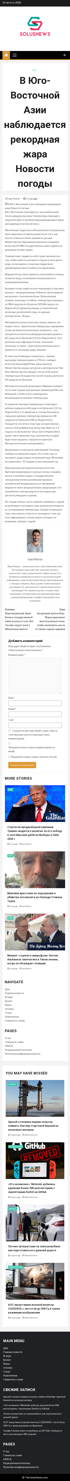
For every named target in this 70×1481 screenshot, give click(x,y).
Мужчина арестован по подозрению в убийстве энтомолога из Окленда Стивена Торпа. (34, 897)
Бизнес (9, 1000)
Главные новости (14, 993)
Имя (11, 697)
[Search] (65, 55)
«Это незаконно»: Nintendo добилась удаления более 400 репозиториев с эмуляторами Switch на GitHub (31, 1188)
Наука (8, 1004)
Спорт (8, 1012)
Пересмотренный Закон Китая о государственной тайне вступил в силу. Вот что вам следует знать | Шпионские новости (19, 619)
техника (9, 1008)
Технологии (15, 1146)
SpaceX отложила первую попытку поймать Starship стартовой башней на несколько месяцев (33, 1125)
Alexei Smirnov (31, 1135)
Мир (34, 70)
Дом (7, 989)
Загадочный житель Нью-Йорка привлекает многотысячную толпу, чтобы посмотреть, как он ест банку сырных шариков (50, 619)
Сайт (11, 719)
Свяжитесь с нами (15, 1020)
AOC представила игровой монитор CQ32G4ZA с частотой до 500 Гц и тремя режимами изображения (34, 1308)
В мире (9, 996)
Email (12, 708)
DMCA (9, 1045)
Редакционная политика (18, 1049)
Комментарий (16, 654)
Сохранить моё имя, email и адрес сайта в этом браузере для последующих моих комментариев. (32, 734)
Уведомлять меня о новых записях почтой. (34, 756)
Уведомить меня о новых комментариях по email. (31, 749)
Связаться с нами (14, 1041)
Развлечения (12, 1016)
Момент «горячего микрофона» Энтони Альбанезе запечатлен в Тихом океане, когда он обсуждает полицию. (32, 959)
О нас (8, 1037)
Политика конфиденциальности (22, 1053)
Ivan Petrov (14, 198)
